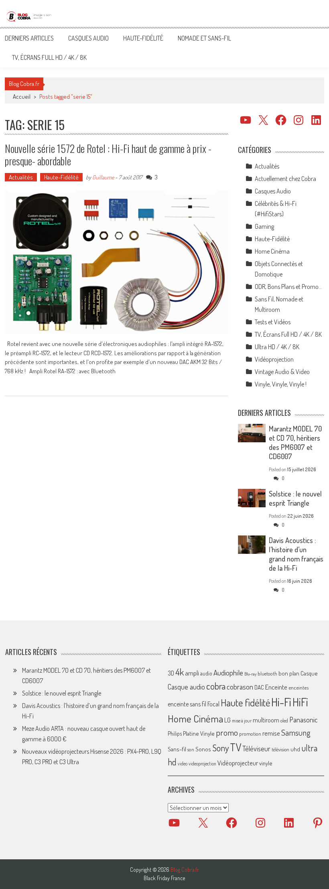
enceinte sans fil (187, 704)
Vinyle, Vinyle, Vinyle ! (281, 384)
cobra (215, 686)
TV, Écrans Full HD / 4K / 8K (49, 57)
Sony (220, 747)
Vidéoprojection (274, 359)
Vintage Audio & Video (282, 372)
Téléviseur (256, 748)
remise (271, 733)
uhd (295, 749)
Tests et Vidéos (272, 322)
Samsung (296, 732)
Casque (309, 673)
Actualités (21, 177)
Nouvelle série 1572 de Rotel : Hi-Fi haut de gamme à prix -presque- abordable (108, 154)
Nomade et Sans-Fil (204, 38)
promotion (250, 733)
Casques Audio (88, 38)
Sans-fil (177, 749)
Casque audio (186, 686)
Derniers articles (29, 38)
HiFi (300, 702)
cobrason (240, 686)
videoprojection (202, 764)
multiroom (266, 720)
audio (206, 673)
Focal (213, 704)
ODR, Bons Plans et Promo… (288, 287)
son (190, 749)
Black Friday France (164, 878)
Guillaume (103, 177)
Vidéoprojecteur (237, 763)
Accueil (21, 96)
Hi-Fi (281, 701)
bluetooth (267, 673)
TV (235, 747)
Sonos (203, 749)
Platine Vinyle (199, 733)
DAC (259, 687)
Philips (175, 733)
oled (284, 721)
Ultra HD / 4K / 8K (277, 347)
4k (179, 672)
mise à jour (242, 721)
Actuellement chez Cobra (285, 179)
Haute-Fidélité (143, 38)
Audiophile (228, 672)
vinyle (265, 763)
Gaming (264, 226)
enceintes (298, 687)
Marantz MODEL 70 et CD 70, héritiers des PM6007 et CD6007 (295, 442)
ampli (192, 673)
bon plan (288, 673)
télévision (280, 749)
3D (171, 673)
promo (227, 732)
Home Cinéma (272, 251)
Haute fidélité (245, 702)
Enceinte (276, 687)
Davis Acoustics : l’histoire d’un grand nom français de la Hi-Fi (296, 554)
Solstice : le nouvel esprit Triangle (295, 498)
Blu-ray (250, 674)
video (182, 764)
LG (227, 720)
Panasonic (303, 719)
